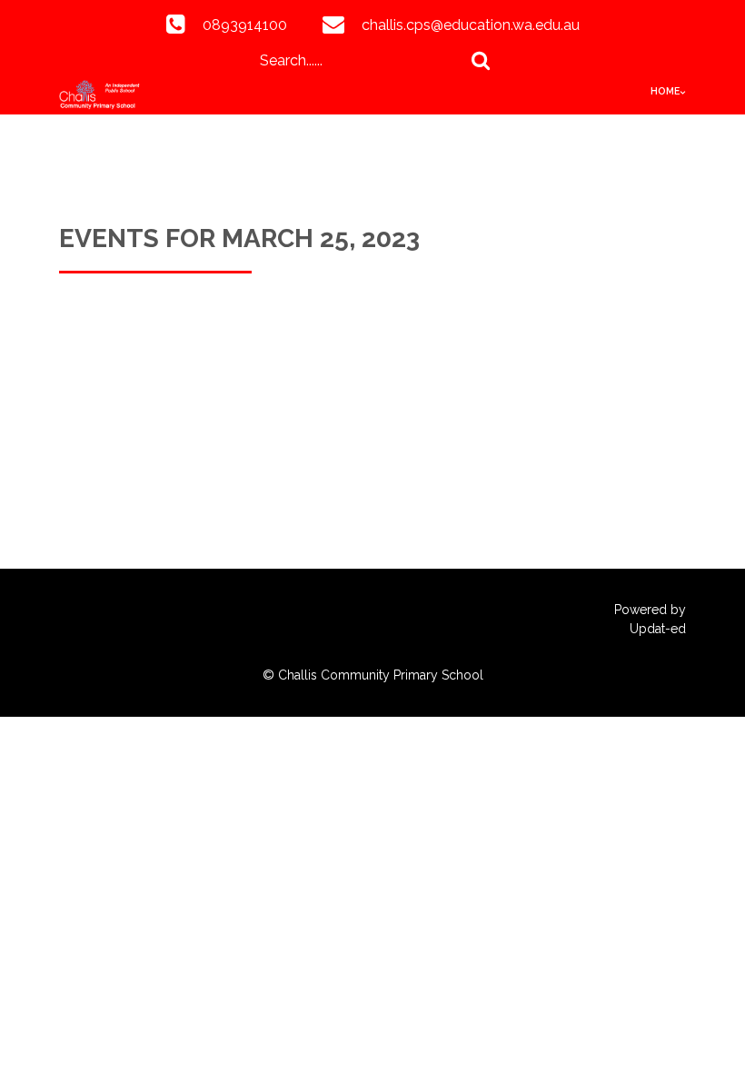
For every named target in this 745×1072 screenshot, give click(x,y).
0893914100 (245, 25)
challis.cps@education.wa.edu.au (471, 25)
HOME (665, 90)
